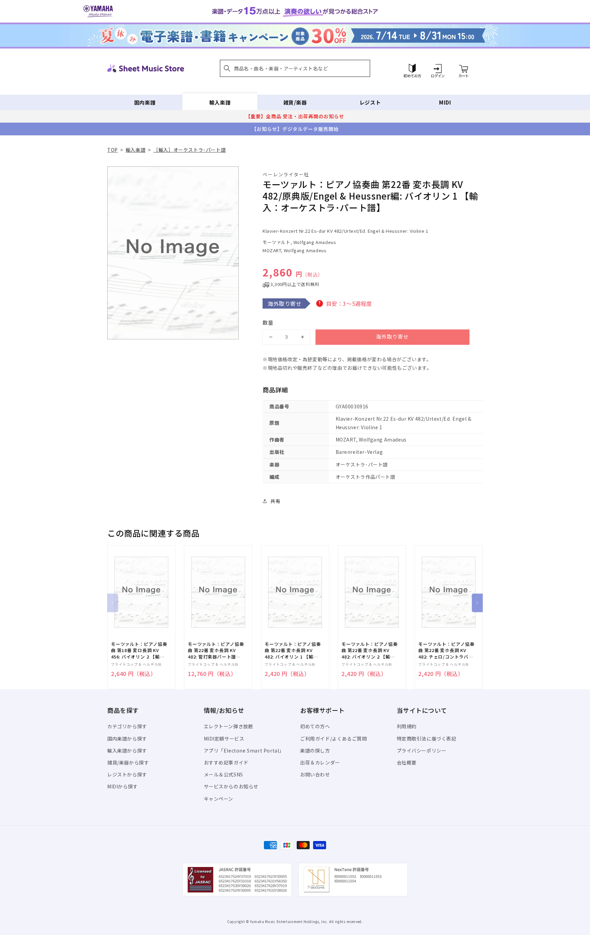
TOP (112, 149)
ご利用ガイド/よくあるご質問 (333, 738)
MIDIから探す (122, 786)
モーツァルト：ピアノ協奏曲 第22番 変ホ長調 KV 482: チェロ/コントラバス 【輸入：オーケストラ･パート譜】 (446, 650)
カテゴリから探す (127, 726)
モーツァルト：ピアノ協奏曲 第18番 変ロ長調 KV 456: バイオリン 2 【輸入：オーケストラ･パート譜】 (139, 650)
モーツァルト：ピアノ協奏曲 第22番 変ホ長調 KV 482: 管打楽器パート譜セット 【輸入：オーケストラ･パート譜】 (216, 650)
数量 (268, 322)
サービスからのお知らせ (231, 786)
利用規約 (407, 726)
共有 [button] (275, 501)
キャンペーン (219, 798)
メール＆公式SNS (223, 774)
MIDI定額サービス (224, 738)
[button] (295, 68)
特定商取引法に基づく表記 (426, 738)
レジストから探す (127, 774)
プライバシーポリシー (422, 750)
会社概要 (407, 762)
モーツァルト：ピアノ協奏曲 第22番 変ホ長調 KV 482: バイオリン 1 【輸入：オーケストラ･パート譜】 (293, 650)
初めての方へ (315, 726)
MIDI (445, 102)
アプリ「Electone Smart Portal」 (244, 750)
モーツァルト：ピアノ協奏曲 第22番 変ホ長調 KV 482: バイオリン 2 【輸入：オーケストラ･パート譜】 (369, 650)
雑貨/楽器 (295, 102)
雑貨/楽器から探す (128, 762)
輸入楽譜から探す (127, 750)
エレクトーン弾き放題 (228, 726)
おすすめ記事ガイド (226, 762)
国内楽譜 (144, 102)
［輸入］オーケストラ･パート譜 (189, 149)
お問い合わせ (315, 774)
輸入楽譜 (219, 102)
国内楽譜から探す (127, 738)
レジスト (370, 102)
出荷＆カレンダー (320, 762)
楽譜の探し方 (315, 750)
